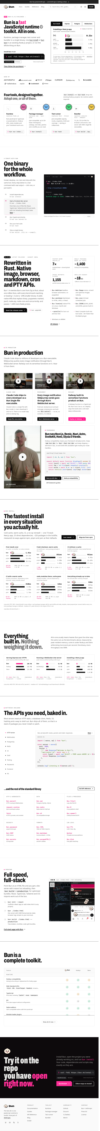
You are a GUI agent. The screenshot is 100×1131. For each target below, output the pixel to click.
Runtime (48, 1108)
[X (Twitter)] (14, 1122)
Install (91, 7)
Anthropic (7, 1118)
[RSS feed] (18, 1122)
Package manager (51, 1111)
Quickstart (63, 1084)
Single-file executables (15, 419)
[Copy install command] (43, 56)
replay (88, 216)
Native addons (11, 1007)
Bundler (48, 1118)
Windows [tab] (17, 62)
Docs (20, 7)
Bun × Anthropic (86, 1108)
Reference (35, 7)
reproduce (89, 56)
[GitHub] (81, 7)
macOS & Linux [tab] (9, 62)
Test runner (49, 1114)
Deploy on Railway (76, 419)
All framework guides (53, 483)
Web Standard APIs (12, 986)
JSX (7, 1000)
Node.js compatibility (71, 478)
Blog (42, 7)
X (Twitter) (66, 1114)
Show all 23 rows (48, 1022)
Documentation (32, 1108)
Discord (65, 1111)
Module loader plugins (14, 1014)
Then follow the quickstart (14, 66)
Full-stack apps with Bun (13, 929)
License (83, 1114)
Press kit (84, 1111)
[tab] (56, 24)
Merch (65, 1118)
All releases (54, 324)
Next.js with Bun (51, 478)
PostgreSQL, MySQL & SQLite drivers (18, 1025)
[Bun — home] (9, 6)
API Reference (32, 1114)
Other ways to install (83, 1084)
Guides (27, 7)
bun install (33, 40)
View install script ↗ (39, 62)
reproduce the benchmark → (11, 609)
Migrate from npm (86, 537)
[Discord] (85, 7)
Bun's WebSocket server (47, 419)
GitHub (65, 1108)
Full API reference (85, 788)
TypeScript (9, 993)
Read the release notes (14, 310)
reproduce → (28, 677)
